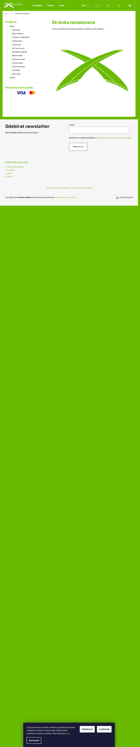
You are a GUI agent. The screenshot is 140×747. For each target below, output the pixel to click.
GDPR (9, 173)
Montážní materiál (19, 52)
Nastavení (34, 740)
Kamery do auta (18, 59)
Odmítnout (87, 729)
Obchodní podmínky (15, 167)
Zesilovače (16, 44)
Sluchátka (16, 70)
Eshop (11, 26)
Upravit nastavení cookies (66, 197)
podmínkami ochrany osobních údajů (114, 137)
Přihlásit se (78, 146)
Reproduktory (18, 33)
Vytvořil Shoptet (126, 197)
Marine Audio (17, 55)
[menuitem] (37, 5)
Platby (10, 176)
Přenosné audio (18, 66)
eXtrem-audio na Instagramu (82, 188)
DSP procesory (18, 48)
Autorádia (16, 30)
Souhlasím (104, 729)
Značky (12, 77)
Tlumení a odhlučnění (20, 37)
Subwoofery (17, 41)
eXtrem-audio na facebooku (57, 188)
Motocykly (16, 74)
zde (67, 733)
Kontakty (11, 170)
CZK (96, 5)
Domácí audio (17, 63)
